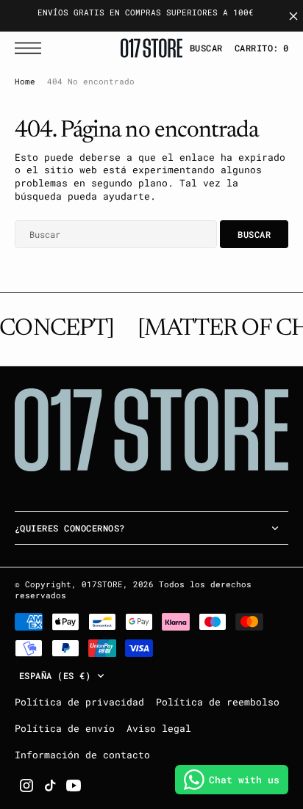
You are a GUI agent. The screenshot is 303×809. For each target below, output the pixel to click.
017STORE (102, 584)
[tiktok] (50, 785)
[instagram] (26, 785)
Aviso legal (158, 728)
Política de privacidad (79, 702)
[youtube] (73, 785)
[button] (32, 48)
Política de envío (65, 728)
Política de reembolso (217, 702)
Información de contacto (82, 755)
